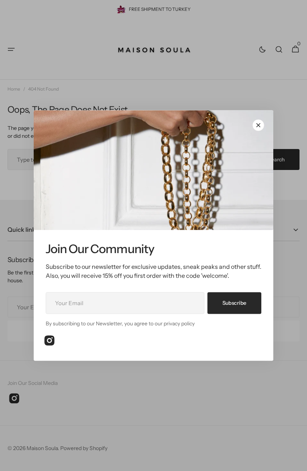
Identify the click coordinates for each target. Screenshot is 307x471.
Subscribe (234, 303)
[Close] (258, 125)
